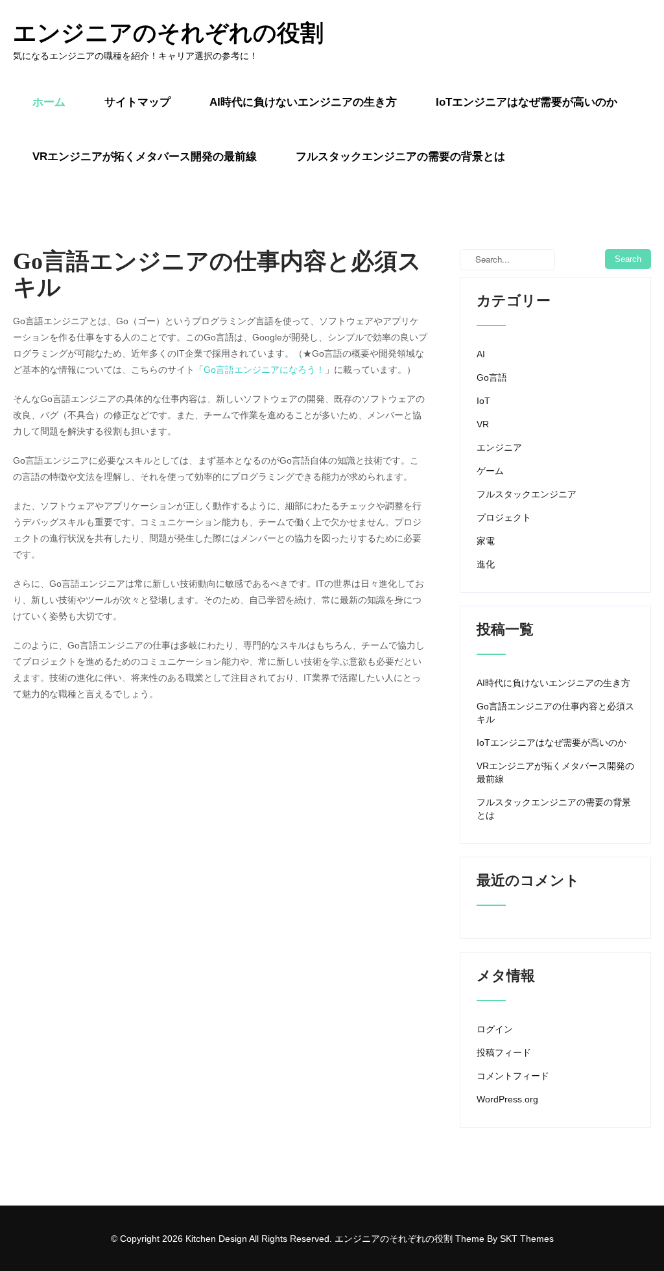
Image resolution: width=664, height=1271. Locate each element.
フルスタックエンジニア (526, 494)
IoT (483, 401)
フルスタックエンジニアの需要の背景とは (400, 156)
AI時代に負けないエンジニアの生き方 (303, 102)
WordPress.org (507, 1099)
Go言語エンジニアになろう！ (264, 369)
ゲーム (490, 471)
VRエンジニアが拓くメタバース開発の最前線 (144, 156)
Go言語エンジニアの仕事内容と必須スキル (555, 712)
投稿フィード (504, 1052)
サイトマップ (137, 102)
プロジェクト (504, 517)
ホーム (48, 102)
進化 (486, 564)
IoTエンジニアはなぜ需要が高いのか (526, 102)
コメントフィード (513, 1076)
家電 (486, 541)
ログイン (495, 1029)
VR (483, 424)
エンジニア (499, 447)
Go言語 (492, 377)
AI (481, 354)
